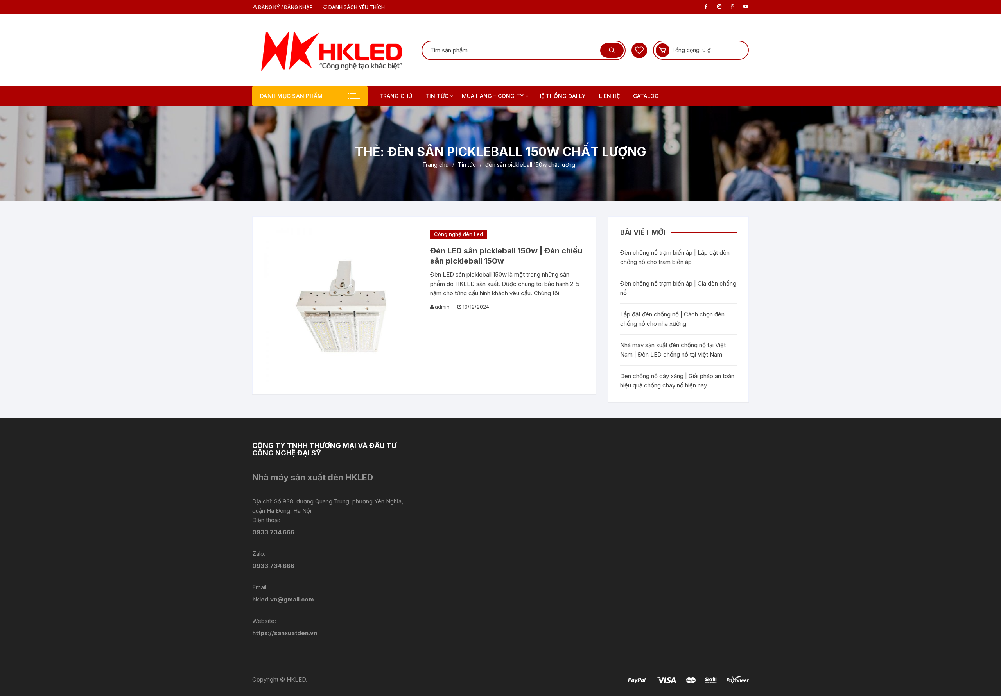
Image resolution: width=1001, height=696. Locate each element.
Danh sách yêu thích (356, 7)
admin (442, 306)
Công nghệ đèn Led (458, 234)
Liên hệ (609, 96)
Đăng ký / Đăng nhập (285, 7)
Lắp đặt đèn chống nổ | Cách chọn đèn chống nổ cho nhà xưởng (672, 319)
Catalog (646, 96)
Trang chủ (395, 96)
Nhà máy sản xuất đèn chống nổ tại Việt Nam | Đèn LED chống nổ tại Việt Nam (673, 349)
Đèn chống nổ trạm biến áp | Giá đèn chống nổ (678, 288)
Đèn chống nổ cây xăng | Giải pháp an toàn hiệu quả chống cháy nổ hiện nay (677, 380)
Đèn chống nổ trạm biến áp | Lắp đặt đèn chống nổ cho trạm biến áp (675, 257)
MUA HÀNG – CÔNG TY (493, 96)
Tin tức (436, 96)
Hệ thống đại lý (561, 96)
